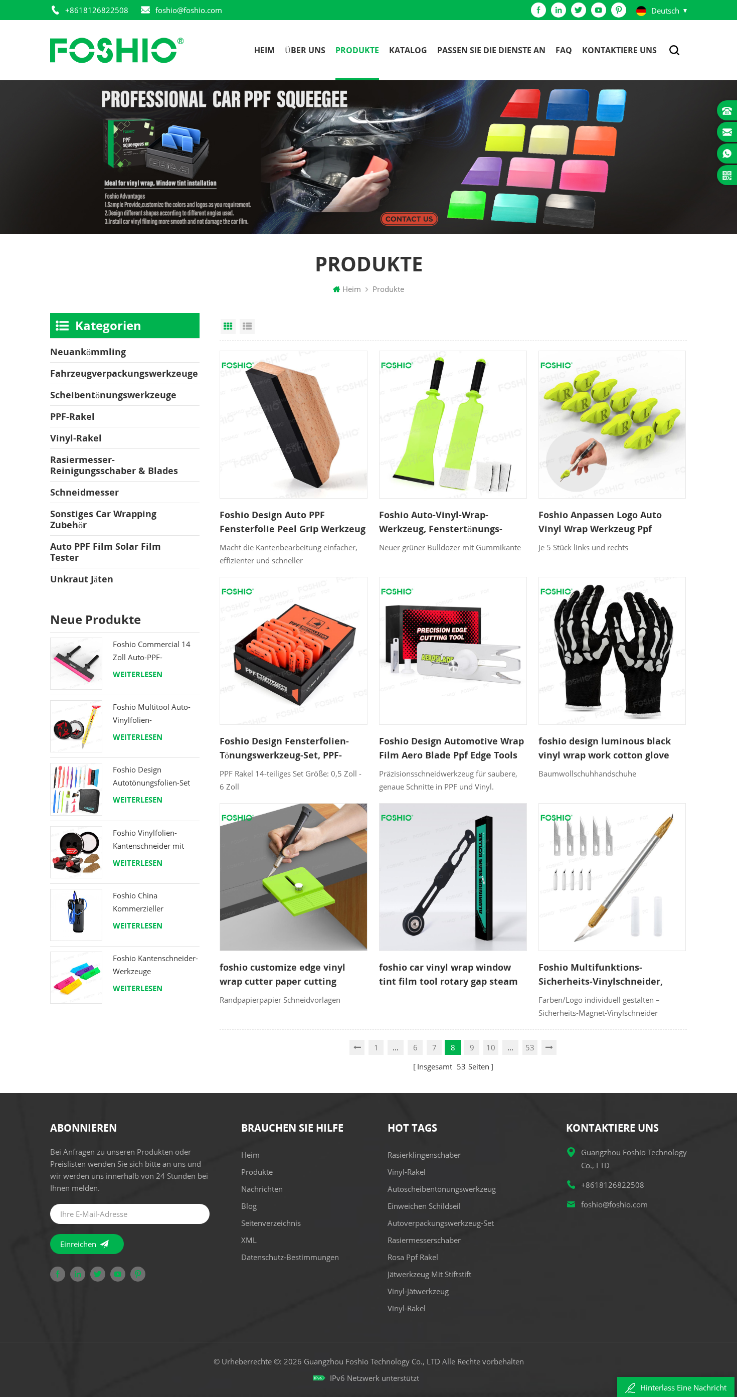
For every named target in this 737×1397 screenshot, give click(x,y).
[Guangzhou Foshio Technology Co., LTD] (116, 50)
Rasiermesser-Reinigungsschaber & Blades (114, 465)
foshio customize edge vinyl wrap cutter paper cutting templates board (282, 974)
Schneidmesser (84, 492)
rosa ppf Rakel (413, 1257)
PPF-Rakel (72, 416)
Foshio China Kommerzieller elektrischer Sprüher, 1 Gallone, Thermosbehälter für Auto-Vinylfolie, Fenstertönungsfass (152, 902)
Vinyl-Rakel (76, 438)
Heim (264, 50)
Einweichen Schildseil (424, 1206)
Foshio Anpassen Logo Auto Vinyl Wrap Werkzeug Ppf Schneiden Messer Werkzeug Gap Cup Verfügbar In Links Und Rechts (609, 522)
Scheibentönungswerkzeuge (113, 395)
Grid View (228, 326)
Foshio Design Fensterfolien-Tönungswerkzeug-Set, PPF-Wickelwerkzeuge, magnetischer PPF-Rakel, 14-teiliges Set (293, 748)
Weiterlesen (137, 674)
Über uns (305, 50)
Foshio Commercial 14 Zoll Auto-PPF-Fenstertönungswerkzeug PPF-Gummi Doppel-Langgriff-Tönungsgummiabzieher (156, 651)
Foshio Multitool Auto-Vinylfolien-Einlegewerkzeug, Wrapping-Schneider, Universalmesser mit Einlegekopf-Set (152, 714)
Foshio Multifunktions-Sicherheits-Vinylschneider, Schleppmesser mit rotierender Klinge (609, 974)
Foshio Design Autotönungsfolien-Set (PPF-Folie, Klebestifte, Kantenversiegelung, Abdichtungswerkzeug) (152, 776)
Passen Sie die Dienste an (491, 50)
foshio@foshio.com (188, 10)
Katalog (408, 50)
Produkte (357, 50)
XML (249, 1240)
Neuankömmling (88, 352)
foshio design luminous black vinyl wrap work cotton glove (604, 748)
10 (490, 1047)
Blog (249, 1206)
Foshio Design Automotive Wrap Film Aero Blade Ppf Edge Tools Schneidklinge (451, 748)
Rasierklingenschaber (424, 1155)
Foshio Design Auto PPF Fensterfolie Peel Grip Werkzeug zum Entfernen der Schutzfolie (292, 522)
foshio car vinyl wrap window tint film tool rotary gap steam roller (448, 974)
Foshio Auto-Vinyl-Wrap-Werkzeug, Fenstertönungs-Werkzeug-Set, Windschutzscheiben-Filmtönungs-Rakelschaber (440, 522)
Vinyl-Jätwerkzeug (418, 1291)
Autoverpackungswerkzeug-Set (441, 1223)
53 (529, 1047)
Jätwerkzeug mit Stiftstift (429, 1274)
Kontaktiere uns (619, 50)
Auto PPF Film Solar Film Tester (105, 551)
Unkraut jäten (81, 579)
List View (247, 326)
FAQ (564, 50)
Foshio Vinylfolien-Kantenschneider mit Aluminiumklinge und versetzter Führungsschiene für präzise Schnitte (150, 840)
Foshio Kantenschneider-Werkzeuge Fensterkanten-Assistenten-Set (155, 965)
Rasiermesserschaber (424, 1240)
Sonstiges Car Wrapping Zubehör (103, 519)
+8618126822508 (96, 10)
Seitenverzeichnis (271, 1223)
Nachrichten (262, 1189)
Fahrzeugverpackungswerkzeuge (124, 373)
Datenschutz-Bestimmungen (290, 1257)
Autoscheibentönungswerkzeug (442, 1189)
